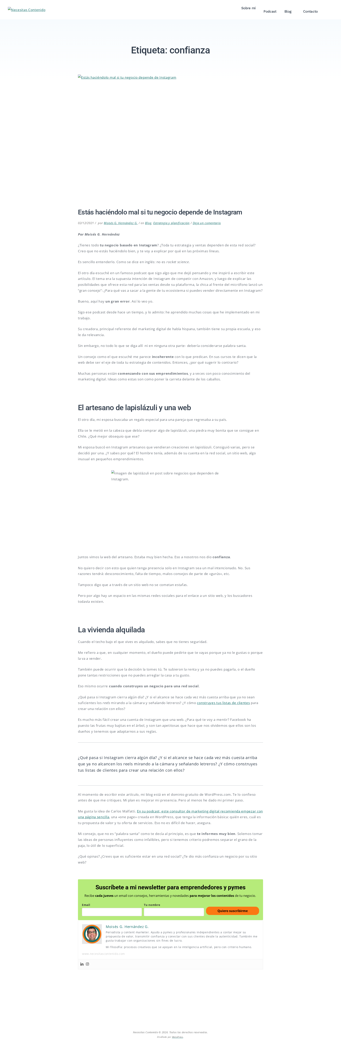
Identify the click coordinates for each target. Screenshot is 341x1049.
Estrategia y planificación (171, 223)
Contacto (310, 11)
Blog (288, 11)
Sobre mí (248, 8)
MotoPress (177, 1036)
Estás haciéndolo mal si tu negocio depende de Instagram (160, 212)
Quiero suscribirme (232, 911)
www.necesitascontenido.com (103, 954)
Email (86, 905)
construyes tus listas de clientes (223, 703)
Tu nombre (152, 905)
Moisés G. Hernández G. (121, 223)
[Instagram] (87, 964)
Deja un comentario (207, 223)
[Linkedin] (82, 964)
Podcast (269, 11)
